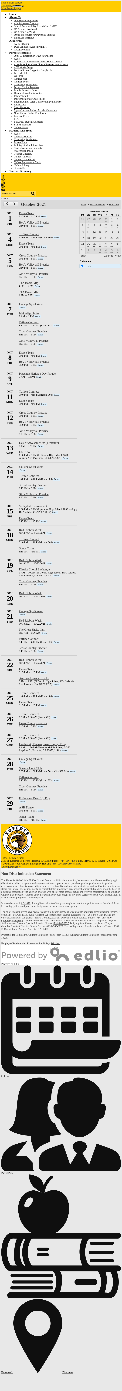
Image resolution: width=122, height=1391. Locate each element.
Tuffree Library (21, 165)
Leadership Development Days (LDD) (42, 744)
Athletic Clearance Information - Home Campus (38, 61)
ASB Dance (26, 807)
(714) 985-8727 (61, 923)
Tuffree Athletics (22, 156)
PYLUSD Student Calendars (28, 121)
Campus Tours (21, 81)
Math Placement (22, 107)
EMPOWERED (29, 452)
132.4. (4, 937)
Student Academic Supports (28, 148)
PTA (16, 118)
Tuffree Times (21, 127)
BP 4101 (55, 943)
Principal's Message (24, 37)
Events (87, 266)
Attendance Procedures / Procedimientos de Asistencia (41, 64)
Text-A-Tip (19, 168)
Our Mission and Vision (26, 20)
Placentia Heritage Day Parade (37, 373)
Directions (67, 1372)
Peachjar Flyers (21, 116)
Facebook (3, 177)
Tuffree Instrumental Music (27, 162)
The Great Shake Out (31, 629)
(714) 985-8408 (90, 914)
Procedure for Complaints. (14, 934)
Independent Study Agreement (29, 98)
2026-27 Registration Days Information (33, 55)
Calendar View (112, 255)
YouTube (3, 189)
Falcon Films (20, 142)
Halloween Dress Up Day (34, 798)
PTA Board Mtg (28, 283)
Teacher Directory (23, 153)
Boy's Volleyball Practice (34, 222)
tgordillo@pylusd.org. (12, 920)
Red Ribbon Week (30, 530)
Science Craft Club (30, 768)
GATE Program (22, 49)
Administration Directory (26, 23)
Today (82, 255)
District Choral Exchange (34, 569)
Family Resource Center (26, 90)
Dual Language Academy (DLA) (30, 46)
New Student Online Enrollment (30, 113)
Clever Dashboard (23, 136)
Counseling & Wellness (25, 84)
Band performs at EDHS (34, 678)
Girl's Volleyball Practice (33, 273)
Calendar (18, 76)
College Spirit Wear (31, 304)
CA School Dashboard (25, 29)
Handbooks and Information (28, 93)
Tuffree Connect (29, 234)
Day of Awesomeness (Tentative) (39, 443)
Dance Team (26, 213)
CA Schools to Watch (25, 32)
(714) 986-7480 (67, 860)
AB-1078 (25, 903)
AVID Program (21, 44)
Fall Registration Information (28, 145)
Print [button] (83, 204)
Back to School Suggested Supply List (33, 70)
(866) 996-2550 (60, 863)
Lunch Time (20, 104)
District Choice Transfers (26, 87)
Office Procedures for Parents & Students (34, 34)
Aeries (17, 58)
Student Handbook (23, 150)
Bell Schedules (21, 73)
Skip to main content (11, 2)
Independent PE (22, 96)
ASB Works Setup (23, 67)
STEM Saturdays (22, 124)
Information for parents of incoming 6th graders (37, 101)
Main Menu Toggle (11, 8)
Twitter (3, 181)
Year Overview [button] (97, 204)
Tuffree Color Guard (24, 159)
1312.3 (65, 934)
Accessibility (74, 863)
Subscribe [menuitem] (114, 204)
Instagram (3, 185)
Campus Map (20, 78)
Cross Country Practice (33, 255)
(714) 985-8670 (104, 917)
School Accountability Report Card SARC (35, 26)
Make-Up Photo (29, 313)
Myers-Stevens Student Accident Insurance (35, 110)
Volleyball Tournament (33, 506)
